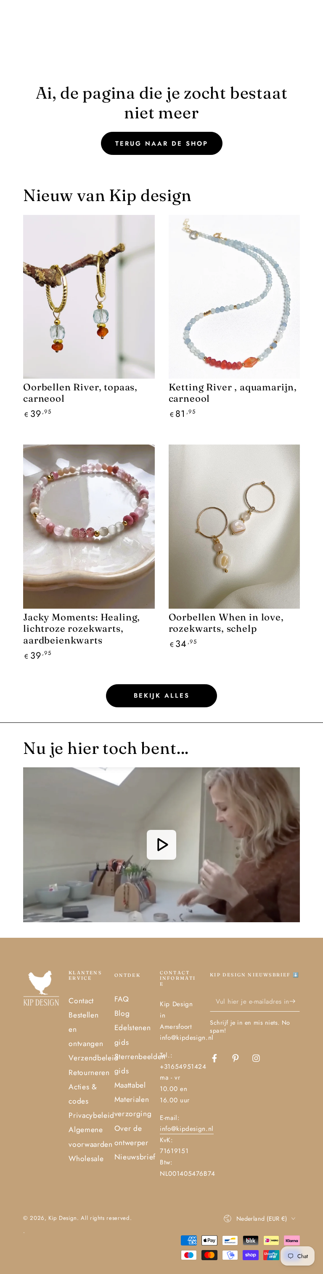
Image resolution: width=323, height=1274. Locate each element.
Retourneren (89, 1072)
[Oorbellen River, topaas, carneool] (89, 297)
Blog (122, 1013)
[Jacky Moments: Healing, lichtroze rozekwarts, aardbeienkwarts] (89, 527)
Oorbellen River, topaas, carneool (80, 393)
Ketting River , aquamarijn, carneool (233, 393)
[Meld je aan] (294, 1001)
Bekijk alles (162, 695)
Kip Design (62, 1218)
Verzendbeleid (94, 1057)
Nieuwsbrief (135, 1156)
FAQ (121, 999)
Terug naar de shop (161, 143)
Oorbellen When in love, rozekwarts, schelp (226, 623)
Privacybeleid (91, 1115)
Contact (81, 1000)
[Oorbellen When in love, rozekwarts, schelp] (234, 527)
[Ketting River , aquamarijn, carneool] (234, 297)
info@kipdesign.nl (187, 1128)
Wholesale (86, 1158)
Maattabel (130, 1085)
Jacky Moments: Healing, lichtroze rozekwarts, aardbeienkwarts (81, 628)
